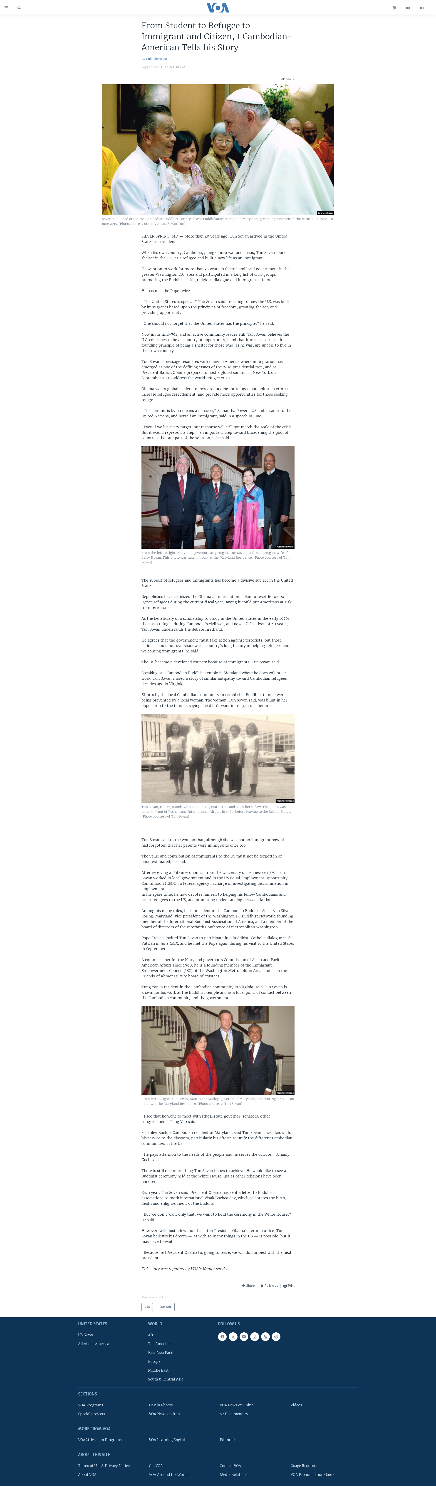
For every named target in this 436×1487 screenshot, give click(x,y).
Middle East (158, 1370)
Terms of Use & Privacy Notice (104, 1466)
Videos (296, 1405)
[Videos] (408, 8)
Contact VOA (230, 1466)
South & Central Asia (165, 1379)
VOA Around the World (168, 1474)
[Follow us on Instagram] (254, 1336)
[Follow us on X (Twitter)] (233, 1336)
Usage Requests (304, 1466)
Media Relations (234, 1474)
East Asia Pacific (162, 1353)
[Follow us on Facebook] (222, 1336)
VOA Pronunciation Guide (312, 1474)
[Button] (288, 79)
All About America (93, 1344)
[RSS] (265, 1336)
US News (85, 1335)
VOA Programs (90, 1405)
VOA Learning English (167, 1440)
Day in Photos (161, 1405)
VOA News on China (236, 1405)
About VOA (87, 1474)
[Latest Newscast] (422, 8)
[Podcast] (276, 1336)
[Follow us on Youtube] (244, 1336)
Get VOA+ (157, 1466)
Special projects (91, 1414)
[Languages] (394, 8)
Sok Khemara (156, 59)
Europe (154, 1361)
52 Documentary (234, 1414)
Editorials (228, 1440)
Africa (153, 1335)
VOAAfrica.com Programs (100, 1440)
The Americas (159, 1344)
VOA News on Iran (164, 1414)
